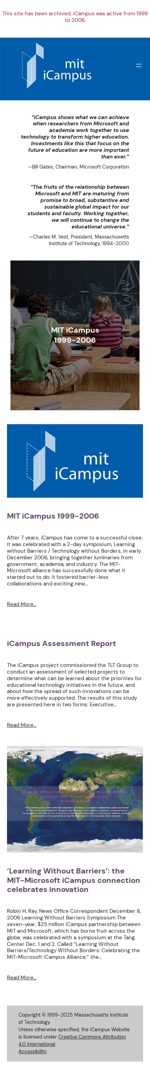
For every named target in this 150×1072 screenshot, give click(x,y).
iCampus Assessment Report (61, 643)
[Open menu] (139, 65)
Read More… (21, 604)
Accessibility (32, 1051)
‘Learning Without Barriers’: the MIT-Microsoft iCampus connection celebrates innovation (73, 880)
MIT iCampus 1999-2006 (53, 516)
